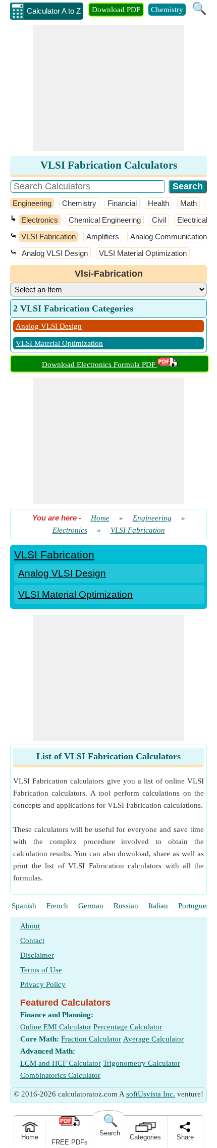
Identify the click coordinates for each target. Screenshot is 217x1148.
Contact (32, 940)
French (57, 906)
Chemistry (167, 10)
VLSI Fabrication (48, 236)
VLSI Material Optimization (143, 253)
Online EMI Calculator (55, 1027)
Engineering (32, 203)
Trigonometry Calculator (141, 1063)
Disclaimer (37, 955)
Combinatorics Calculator (60, 1075)
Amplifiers (102, 236)
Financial (122, 203)
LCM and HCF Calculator (60, 1063)
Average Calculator (153, 1039)
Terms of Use (41, 970)
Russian (126, 906)
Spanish (24, 906)
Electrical (192, 220)
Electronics (39, 220)
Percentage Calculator (127, 1027)
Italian (158, 906)
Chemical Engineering (105, 220)
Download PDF (116, 10)
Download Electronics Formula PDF (99, 364)
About (30, 926)
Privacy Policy (43, 984)
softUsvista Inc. (150, 1094)
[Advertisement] (108, 88)
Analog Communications (170, 236)
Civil (159, 220)
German (90, 906)
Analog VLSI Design (55, 253)
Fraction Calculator (91, 1039)
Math (188, 203)
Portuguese (195, 906)
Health (158, 203)
